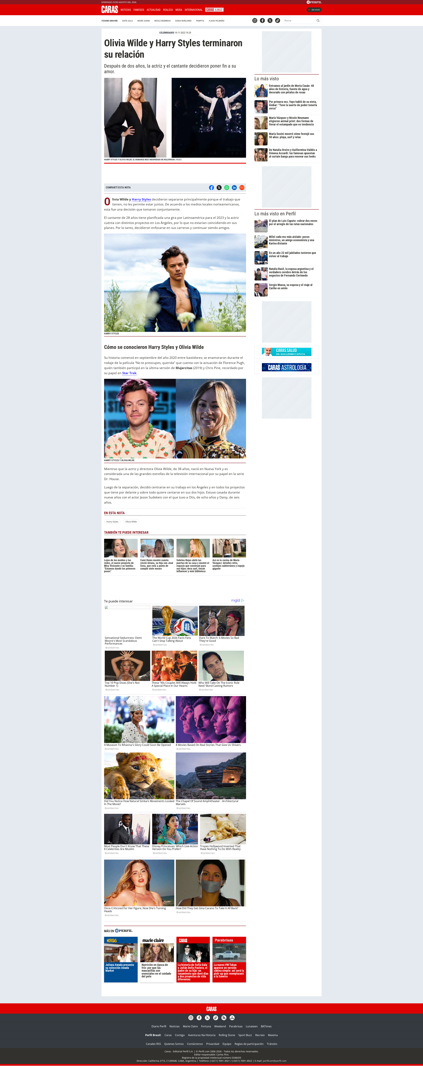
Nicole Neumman (162, 21)
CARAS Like (214, 9)
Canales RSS (153, 1044)
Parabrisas (236, 1026)
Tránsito (272, 1044)
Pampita (200, 21)
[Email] (241, 187)
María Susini (143, 21)
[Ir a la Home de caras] (109, 12)
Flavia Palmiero (216, 21)
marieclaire (157, 940)
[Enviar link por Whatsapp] (226, 187)
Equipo (227, 1044)
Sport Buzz (245, 1035)
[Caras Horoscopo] (286, 370)
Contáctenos (195, 1044)
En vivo (316, 9)
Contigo (180, 1035)
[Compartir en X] (219, 187)
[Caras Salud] (286, 355)
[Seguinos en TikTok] (277, 20)
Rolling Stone (227, 1035)
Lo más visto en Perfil (275, 214)
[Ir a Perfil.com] (314, 3)
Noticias (126, 9)
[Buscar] (318, 20)
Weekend (220, 1026)
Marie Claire (190, 1026)
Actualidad (153, 9)
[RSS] (223, 1017)
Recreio (260, 1035)
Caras (168, 1035)
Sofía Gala (127, 21)
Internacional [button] (194, 9)
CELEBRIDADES (166, 32)
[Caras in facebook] (262, 20)
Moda (178, 9)
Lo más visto (266, 78)
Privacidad (212, 1044)
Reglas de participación (249, 1044)
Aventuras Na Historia (201, 1035)
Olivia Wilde (131, 521)
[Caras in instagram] (254, 20)
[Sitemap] (232, 1017)
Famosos (139, 9)
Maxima (273, 1035)
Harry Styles (141, 199)
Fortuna (206, 1026)
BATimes (266, 1026)
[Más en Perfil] (123, 931)
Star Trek (129, 373)
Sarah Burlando (183, 21)
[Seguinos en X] (270, 20)
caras (193, 940)
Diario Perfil (159, 1026)
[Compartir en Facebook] (211, 187)
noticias (121, 940)
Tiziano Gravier (109, 21)
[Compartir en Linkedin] (234, 187)
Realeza (168, 9)
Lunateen (252, 1026)
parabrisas (229, 940)
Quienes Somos (174, 1044)
